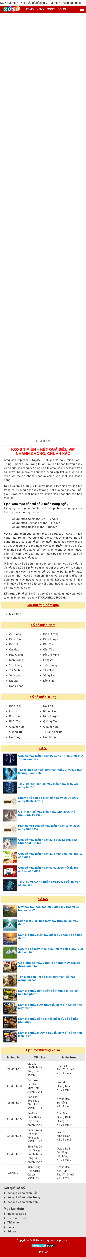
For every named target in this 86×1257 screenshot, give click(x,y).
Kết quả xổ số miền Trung (23, 1197)
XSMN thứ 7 (34, 1161)
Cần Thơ (48, 649)
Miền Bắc (15, 614)
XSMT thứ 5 (64, 1124)
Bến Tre (48, 644)
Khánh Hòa (50, 711)
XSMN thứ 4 (34, 1108)
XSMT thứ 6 (64, 1139)
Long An (48, 659)
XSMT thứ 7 (64, 1160)
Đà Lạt (13, 680)
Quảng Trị (15, 731)
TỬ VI (43, 748)
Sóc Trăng (15, 665)
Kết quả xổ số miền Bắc (22, 1192)
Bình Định (15, 705)
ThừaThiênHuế (52, 731)
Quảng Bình (50, 721)
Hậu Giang (16, 654)
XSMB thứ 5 (14, 1119)
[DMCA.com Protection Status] (43, 1247)
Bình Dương (51, 633)
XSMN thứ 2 (34, 1075)
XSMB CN (14, 1172)
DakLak (48, 705)
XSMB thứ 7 (14, 1154)
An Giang (15, 633)
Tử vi (10, 1227)
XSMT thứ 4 (64, 1106)
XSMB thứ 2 (14, 1069)
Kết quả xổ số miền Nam (23, 1201)
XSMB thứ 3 (14, 1086)
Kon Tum (15, 716)
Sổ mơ (43, 899)
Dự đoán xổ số (16, 1218)
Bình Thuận (50, 639)
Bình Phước (16, 639)
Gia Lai (13, 711)
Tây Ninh (49, 670)
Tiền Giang (50, 665)
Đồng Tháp (16, 685)
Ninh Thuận (50, 716)
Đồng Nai (49, 680)
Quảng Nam (17, 726)
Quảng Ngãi (50, 726)
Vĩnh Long (15, 675)
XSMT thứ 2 (64, 1073)
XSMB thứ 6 (14, 1135)
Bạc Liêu (14, 644)
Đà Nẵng (14, 737)
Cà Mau (14, 649)
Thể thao (13, 1222)
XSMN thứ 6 (34, 1141)
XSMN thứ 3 (34, 1091)
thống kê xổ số (16, 1213)
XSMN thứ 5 (34, 1124)
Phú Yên (14, 721)
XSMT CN (63, 1178)
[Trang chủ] (12, 9)
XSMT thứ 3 (64, 1089)
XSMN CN (33, 1178)
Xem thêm (43, 441)
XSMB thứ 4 (14, 1102)
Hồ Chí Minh (51, 654)
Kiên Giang (16, 659)
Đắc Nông (49, 737)
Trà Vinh (14, 670)
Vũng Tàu (49, 675)
